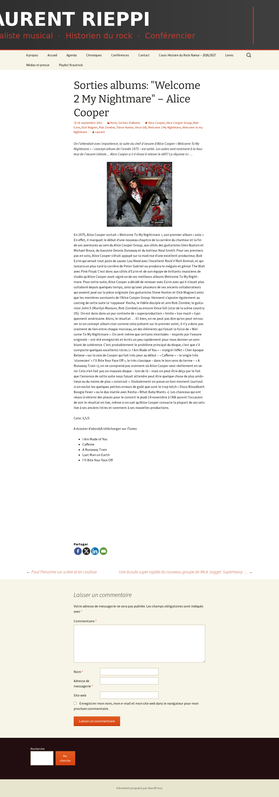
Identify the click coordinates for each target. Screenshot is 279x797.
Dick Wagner (89, 127)
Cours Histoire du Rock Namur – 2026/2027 (187, 55)
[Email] (103, 551)
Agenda (71, 55)
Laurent (100, 132)
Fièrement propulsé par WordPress (139, 788)
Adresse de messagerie (83, 683)
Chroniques (94, 55)
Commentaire (85, 621)
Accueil (52, 55)
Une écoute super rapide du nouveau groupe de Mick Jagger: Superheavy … (186, 571)
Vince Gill (140, 127)
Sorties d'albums (129, 123)
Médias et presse (37, 65)
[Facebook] (78, 551)
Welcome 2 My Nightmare (164, 127)
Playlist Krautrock (71, 65)
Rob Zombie (107, 127)
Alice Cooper (156, 123)
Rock (113, 123)
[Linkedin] (95, 551)
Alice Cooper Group (179, 123)
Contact (144, 55)
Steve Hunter (124, 127)
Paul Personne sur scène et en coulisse (61, 571)
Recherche (38, 749)
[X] (86, 551)
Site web (80, 695)
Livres (229, 55)
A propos (32, 55)
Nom (78, 671)
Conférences (120, 55)
